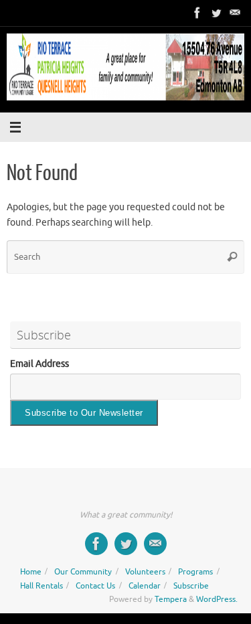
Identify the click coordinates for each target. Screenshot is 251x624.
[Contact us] (235, 12)
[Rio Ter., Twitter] (216, 12)
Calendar (145, 585)
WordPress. (217, 599)
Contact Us (95, 585)
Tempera (171, 599)
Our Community (83, 571)
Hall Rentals (41, 585)
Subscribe (191, 585)
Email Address (39, 364)
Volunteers (145, 571)
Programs (195, 571)
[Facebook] (197, 12)
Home (30, 571)
